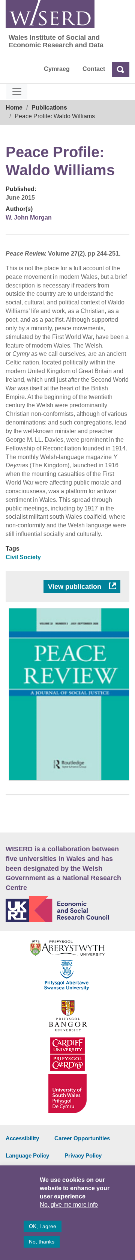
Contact (93, 69)
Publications (49, 107)
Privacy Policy (83, 1155)
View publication (75, 586)
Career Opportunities (82, 1138)
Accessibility (22, 1138)
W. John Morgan (29, 217)
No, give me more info (69, 1204)
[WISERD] (50, 14)
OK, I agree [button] (42, 1226)
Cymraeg (57, 69)
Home (14, 107)
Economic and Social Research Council (67, 909)
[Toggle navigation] (16, 91)
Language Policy (27, 1155)
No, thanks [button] (41, 1242)
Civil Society (23, 557)
